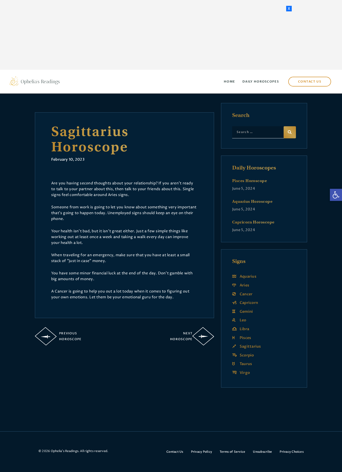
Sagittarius (250, 346)
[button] (336, 195)
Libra (244, 329)
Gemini (246, 311)
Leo (243, 320)
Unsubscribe (262, 452)
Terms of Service (232, 452)
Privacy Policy (201, 452)
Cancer (246, 294)
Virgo (245, 372)
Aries (244, 285)
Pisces (245, 337)
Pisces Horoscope (249, 180)
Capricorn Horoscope (253, 222)
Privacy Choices (292, 452)
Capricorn (249, 302)
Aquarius (248, 276)
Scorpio (247, 355)
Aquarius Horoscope (252, 201)
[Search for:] (264, 131)
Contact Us (174, 452)
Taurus (246, 363)
